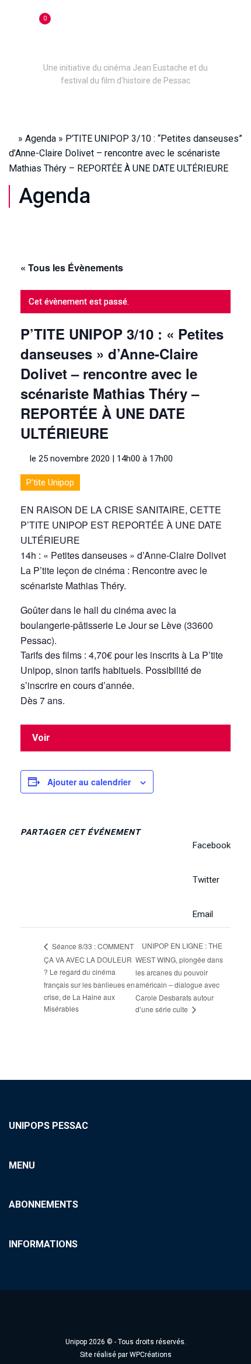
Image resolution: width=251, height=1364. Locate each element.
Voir (41, 737)
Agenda (40, 138)
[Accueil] (125, 51)
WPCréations (151, 1355)
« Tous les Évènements (71, 267)
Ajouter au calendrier (89, 782)
